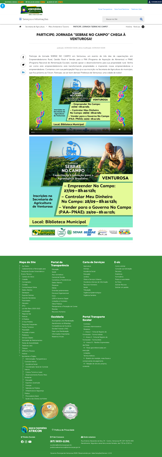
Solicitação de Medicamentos (32, 340)
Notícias (136, 26)
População (25, 330)
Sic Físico (118, 282)
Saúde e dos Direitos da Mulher (36, 399)
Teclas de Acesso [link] (36, 2)
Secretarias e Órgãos (29, 356)
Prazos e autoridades (122, 279)
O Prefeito (25, 319)
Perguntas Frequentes (29, 324)
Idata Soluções (97, 453)
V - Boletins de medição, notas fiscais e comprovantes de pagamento (97, 360)
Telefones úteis (27, 346)
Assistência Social (31, 364)
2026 (75, 453)
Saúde (54, 272)
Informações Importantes (61, 334)
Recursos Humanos (58, 312)
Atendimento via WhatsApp (61, 323)
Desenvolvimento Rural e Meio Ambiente (36, 376)
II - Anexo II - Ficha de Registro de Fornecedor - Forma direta (95, 338)
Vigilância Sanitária (90, 295)
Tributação (87, 290)
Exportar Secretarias (29, 298)
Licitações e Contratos (59, 301)
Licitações (87, 353)
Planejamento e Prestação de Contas (64, 306)
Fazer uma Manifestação (60, 331)
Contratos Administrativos (92, 326)
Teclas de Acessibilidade (30, 343)
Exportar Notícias (28, 295)
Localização (26, 311)
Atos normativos (57, 274)
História (129, 26)
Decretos (118, 271)
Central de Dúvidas (58, 277)
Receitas (55, 309)
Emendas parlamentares (60, 290)
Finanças (28, 385)
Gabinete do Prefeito (33, 388)
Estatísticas (118, 274)
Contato (25, 285)
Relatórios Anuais (58, 336)
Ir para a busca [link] (14, 2)
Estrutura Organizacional (60, 293)
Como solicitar (120, 266)
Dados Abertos (27, 290)
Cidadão (25, 279)
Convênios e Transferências (61, 280)
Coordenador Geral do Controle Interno (36, 368)
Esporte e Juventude (33, 383)
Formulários (119, 277)
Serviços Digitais (27, 338)
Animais (86, 269)
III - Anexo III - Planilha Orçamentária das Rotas (96, 344)
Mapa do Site (26, 314)
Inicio (54, 296)
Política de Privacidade (64, 430)
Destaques (25, 292)
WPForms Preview (28, 351)
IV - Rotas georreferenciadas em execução (94, 349)
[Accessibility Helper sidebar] (2, 6)
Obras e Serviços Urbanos (92, 279)
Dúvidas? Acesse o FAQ (60, 328)
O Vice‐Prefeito (27, 322)
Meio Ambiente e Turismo (59, 27)
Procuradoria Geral (32, 396)
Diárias (54, 288)
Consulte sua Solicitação (123, 269)
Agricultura (87, 266)
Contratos (87, 324)
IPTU (23, 306)
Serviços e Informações (35, 19)
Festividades (26, 300)
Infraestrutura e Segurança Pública (34, 392)
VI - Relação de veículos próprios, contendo (95, 365)
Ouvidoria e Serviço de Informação (96, 282)
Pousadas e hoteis (28, 332)
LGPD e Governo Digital (60, 298)
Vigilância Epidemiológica (92, 292)
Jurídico (86, 277)
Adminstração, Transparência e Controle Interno (36, 360)
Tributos (25, 348)
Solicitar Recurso (121, 285)
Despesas (55, 285)
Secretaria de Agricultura (34, 27)
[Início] (20, 26)
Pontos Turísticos (28, 327)
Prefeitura (25, 335)
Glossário (25, 303)
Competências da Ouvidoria (61, 326)
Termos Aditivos (89, 356)
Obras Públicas (57, 304)
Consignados (26, 282)
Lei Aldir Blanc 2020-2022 (31, 308)
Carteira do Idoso (28, 277)
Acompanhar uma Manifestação (63, 321)
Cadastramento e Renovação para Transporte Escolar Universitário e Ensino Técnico (33, 271)
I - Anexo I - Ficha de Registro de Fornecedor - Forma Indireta (95, 333)
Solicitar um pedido (121, 287)
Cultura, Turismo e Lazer (34, 372)
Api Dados (25, 266)
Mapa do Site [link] (55, 2)
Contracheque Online (29, 287)
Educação (29, 380)
